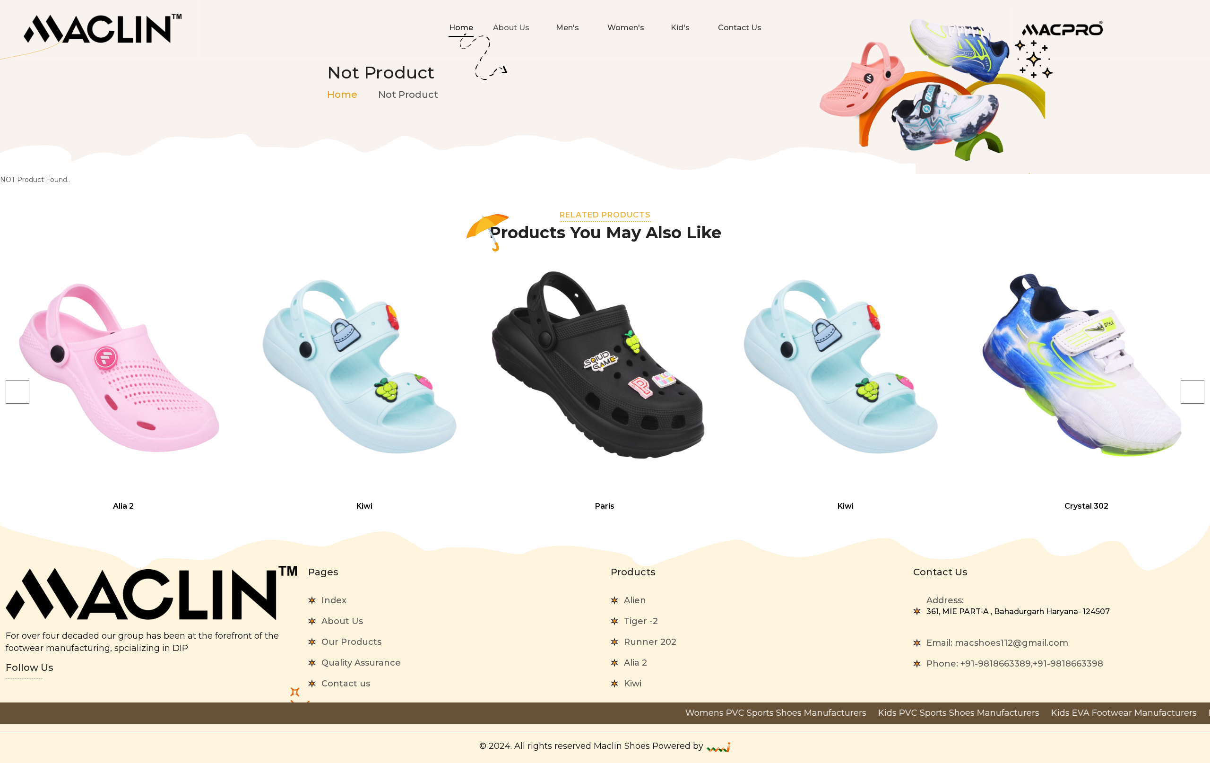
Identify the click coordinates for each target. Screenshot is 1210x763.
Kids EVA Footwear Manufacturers (1080, 713)
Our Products (351, 642)
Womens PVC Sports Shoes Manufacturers (731, 713)
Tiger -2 (641, 621)
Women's (625, 27)
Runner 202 (650, 642)
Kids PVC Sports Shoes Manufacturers (914, 713)
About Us (342, 621)
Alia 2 (635, 663)
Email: (997, 643)
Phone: (1014, 664)
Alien (635, 600)
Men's (568, 27)
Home (461, 27)
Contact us (345, 683)
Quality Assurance (361, 663)
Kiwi (632, 683)
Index (333, 600)
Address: (1018, 605)
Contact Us (739, 27)
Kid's (681, 27)
